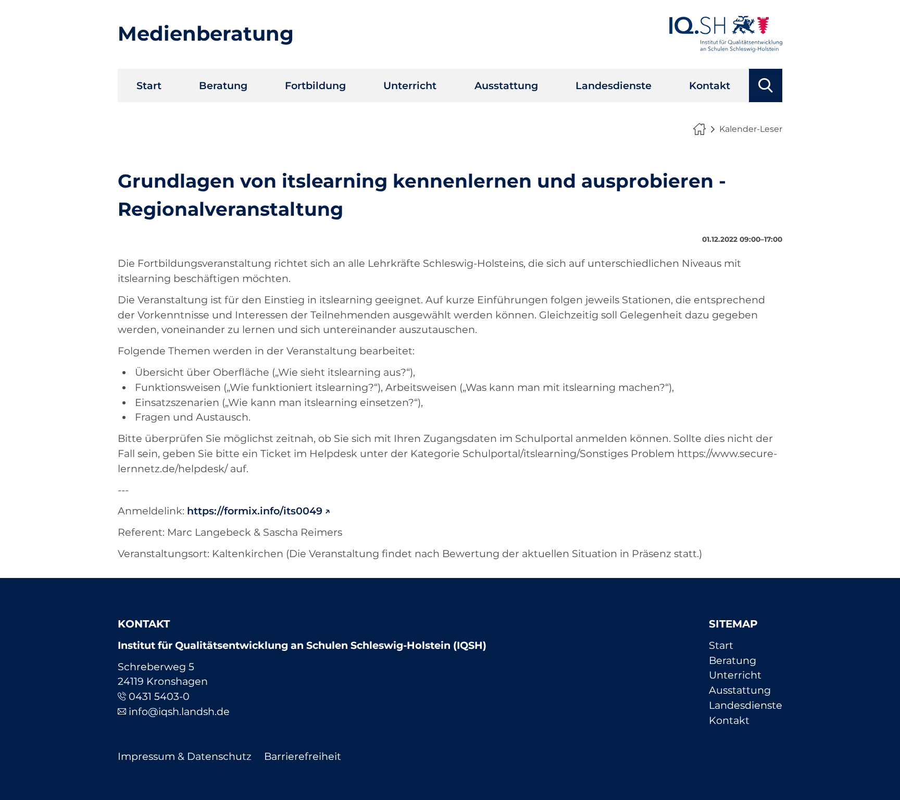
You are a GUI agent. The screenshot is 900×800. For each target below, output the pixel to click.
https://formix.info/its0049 (254, 510)
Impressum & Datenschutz (185, 756)
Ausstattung (506, 85)
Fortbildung (315, 85)
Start (148, 85)
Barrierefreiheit (302, 756)
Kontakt (709, 85)
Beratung (223, 85)
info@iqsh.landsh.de (179, 711)
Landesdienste (614, 85)
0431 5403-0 (159, 696)
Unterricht (409, 85)
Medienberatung (206, 33)
